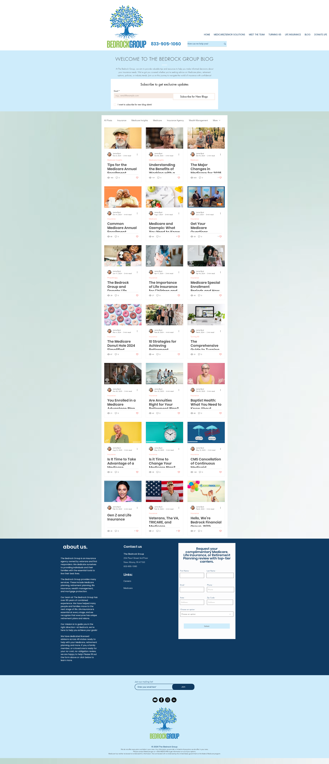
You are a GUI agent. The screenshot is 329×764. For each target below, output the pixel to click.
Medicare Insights (139, 120)
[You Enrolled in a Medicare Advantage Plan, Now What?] (122, 373)
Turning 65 (195, 337)
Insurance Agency (175, 120)
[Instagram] (167, 699)
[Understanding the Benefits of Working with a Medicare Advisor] (164, 138)
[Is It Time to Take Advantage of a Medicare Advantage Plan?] (122, 432)
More (215, 120)
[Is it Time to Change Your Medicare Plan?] (164, 432)
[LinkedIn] (173, 699)
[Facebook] (161, 699)
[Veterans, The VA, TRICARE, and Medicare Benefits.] (164, 491)
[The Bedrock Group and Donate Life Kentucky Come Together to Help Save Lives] (122, 255)
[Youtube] (155, 699)
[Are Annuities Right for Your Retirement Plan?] (164, 373)
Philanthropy (112, 278)
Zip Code (211, 598)
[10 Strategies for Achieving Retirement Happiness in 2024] (164, 314)
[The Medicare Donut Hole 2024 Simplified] (122, 314)
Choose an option (187, 609)
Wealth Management (198, 120)
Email (117, 91)
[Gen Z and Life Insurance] (122, 491)
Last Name (211, 571)
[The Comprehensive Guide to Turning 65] (206, 314)
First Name (184, 571)
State (182, 598)
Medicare (157, 120)
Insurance (121, 120)
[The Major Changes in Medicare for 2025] (206, 138)
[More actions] (138, 154)
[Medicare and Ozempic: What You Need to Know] (164, 197)
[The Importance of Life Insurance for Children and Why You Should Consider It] (164, 255)
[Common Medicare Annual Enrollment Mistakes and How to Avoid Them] (122, 197)
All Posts (108, 120)
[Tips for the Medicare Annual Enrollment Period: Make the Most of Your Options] (122, 138)
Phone (209, 585)
